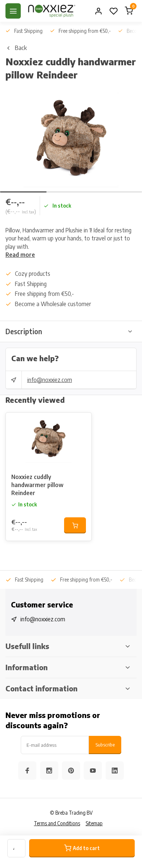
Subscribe (105, 744)
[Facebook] (27, 770)
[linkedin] (115, 770)
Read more (20, 254)
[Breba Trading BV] (51, 11)
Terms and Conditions (57, 823)
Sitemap (94, 823)
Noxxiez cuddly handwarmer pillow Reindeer (37, 485)
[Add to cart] (75, 525)
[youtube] (93, 770)
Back (21, 47)
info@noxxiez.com (49, 379)
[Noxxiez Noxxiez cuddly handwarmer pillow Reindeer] (48, 440)
